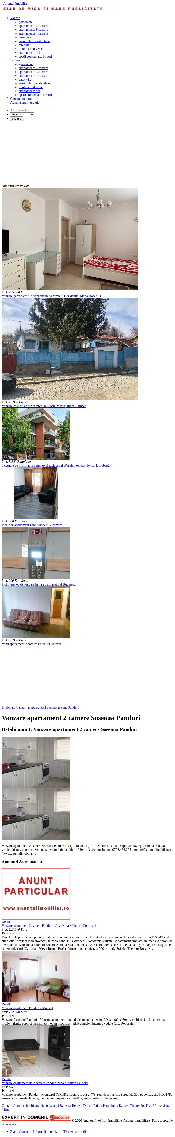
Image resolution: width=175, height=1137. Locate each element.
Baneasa (65, 1105)
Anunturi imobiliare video (30, 1105)
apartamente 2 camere (33, 26)
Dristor (88, 1105)
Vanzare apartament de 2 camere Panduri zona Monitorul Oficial (45, 1083)
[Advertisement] (87, 154)
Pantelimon (110, 1105)
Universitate (161, 1105)
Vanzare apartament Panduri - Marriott (27, 1008)
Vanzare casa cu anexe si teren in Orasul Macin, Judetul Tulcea (44, 406)
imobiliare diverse (31, 49)
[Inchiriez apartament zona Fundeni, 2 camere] (36, 518)
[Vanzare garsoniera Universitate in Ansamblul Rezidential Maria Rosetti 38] (70, 289)
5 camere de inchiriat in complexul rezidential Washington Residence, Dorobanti (56, 465)
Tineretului (137, 1105)
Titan (149, 1105)
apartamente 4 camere (33, 33)
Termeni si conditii (75, 1131)
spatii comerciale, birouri (35, 56)
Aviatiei (53, 1105)
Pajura (97, 1105)
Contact (24, 1131)
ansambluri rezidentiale (34, 41)
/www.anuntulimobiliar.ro (19, 853)
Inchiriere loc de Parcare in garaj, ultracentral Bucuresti (39, 584)
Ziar (13, 1131)
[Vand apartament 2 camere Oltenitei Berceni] (36, 637)
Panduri (73, 707)
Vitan (5, 1109)
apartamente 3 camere (33, 29)
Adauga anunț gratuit (24, 102)
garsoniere (26, 22)
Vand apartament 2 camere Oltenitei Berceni (31, 644)
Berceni (77, 1105)
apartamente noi (29, 52)
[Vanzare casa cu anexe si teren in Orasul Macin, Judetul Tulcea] (70, 399)
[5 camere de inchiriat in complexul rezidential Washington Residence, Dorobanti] (36, 458)
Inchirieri (16, 60)
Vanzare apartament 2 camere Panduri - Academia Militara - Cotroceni (49, 925)
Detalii (6, 922)
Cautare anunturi (21, 98)
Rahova (124, 1105)
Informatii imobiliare (46, 1131)
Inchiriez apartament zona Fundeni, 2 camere (32, 525)
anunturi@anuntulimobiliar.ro (152, 849)
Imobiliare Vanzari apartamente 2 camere (29, 707)
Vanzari (15, 18)
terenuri (24, 45)
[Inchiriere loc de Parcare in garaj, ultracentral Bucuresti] (36, 577)
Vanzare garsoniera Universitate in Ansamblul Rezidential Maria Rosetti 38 (52, 296)
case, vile (25, 37)
